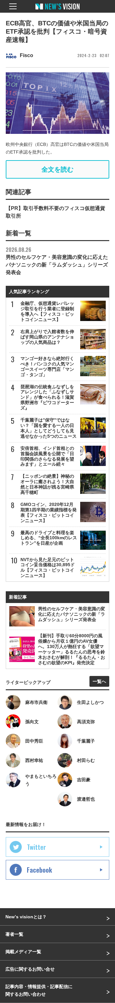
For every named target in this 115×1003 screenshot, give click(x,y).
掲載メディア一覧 (23, 951)
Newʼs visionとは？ (26, 916)
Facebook (39, 870)
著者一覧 (14, 934)
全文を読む (57, 169)
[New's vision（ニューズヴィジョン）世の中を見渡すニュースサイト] (57, 11)
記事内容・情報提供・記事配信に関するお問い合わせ (39, 990)
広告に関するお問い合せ (30, 969)
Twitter (36, 847)
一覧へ (99, 681)
